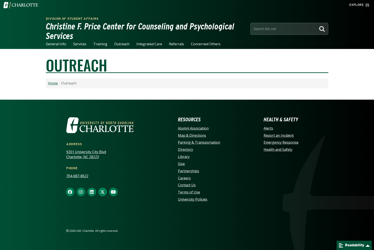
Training (100, 44)
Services (79, 44)
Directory (185, 149)
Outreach (121, 44)
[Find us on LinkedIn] (91, 192)
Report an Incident (279, 135)
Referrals (176, 44)
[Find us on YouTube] (113, 192)
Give (181, 163)
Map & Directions (192, 135)
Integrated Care (149, 44)
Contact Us (187, 185)
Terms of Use (189, 192)
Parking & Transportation (199, 142)
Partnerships (188, 171)
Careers (184, 178)
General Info (56, 44)
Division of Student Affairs (72, 18)
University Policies (192, 199)
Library (184, 156)
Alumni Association (193, 128)
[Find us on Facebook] (70, 192)
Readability (354, 245)
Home (53, 83)
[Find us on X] (102, 192)
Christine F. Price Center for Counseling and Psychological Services (140, 31)
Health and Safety (278, 149)
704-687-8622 (77, 176)
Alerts (268, 128)
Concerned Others (206, 44)
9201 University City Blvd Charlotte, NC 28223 (86, 154)
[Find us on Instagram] (81, 192)
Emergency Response (281, 142)
